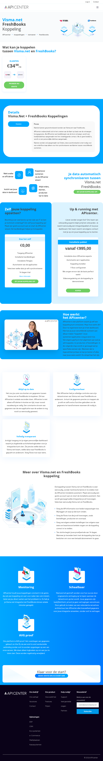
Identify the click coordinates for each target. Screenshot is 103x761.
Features (48, 701)
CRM (31, 726)
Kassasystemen (35, 745)
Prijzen (47, 706)
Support (64, 697)
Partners (64, 711)
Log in (87, 2)
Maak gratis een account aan (51, 676)
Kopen (78, 290)
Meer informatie (24, 276)
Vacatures (33, 701)
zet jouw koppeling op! (87, 192)
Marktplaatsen (34, 740)
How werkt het (50, 697)
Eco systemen (34, 731)
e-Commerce (34, 735)
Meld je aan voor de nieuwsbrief (84, 698)
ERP (31, 722)
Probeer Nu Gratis (14, 85)
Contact (96, 2)
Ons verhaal (33, 697)
